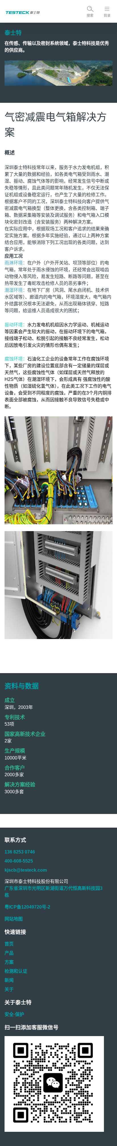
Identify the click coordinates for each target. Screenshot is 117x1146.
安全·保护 (14, 1014)
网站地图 (14, 919)
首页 (9, 944)
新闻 (9, 980)
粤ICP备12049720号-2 (27, 907)
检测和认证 (16, 971)
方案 (9, 962)
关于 (9, 989)
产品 (9, 953)
